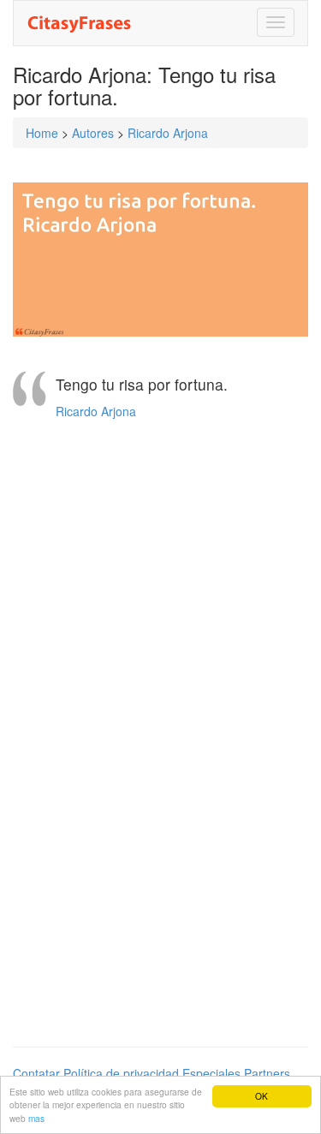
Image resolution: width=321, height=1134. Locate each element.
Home (42, 132)
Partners (267, 1073)
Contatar (36, 1073)
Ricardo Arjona (168, 132)
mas (36, 1118)
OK (261, 1095)
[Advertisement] (160, 576)
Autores (93, 132)
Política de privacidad (121, 1073)
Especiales (211, 1073)
